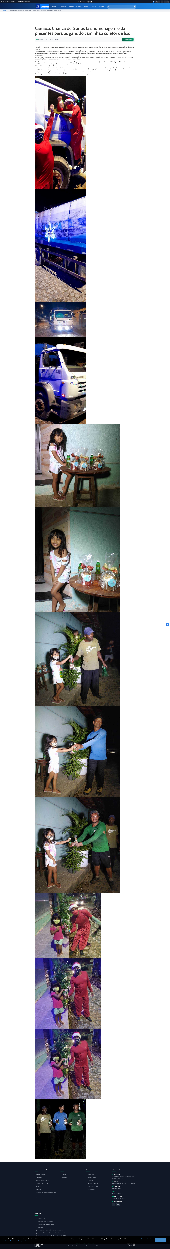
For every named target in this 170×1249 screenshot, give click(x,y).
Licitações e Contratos (75, 6)
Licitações (38, 1186)
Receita (64, 1174)
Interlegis (40, 1227)
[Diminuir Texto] (165, 2)
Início (5, 10)
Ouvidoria (90, 1180)
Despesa (64, 1177)
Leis (37, 1195)
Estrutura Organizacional (42, 1180)
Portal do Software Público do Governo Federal (50, 1230)
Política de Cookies (146, 1239)
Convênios (39, 1177)
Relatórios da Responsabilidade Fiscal (46, 1192)
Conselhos (101, 6)
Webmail (94, 6)
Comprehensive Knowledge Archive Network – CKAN (52, 1236)
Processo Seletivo (93, 1186)
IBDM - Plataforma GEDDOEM (85, 1244)
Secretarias (63, 6)
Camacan (54, 6)
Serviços (86, 6)
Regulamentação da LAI (42, 1183)
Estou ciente (161, 1240)
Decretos (38, 1198)
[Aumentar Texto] (162, 2)
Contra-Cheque (92, 1177)
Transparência (91, 1189)
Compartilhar (128, 39)
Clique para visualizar (119, 1198)
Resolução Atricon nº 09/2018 (46, 1221)
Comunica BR (41, 1218)
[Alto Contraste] (156, 2)
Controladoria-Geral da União (46, 1224)
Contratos (38, 1189)
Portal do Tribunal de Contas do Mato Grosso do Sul (52, 1233)
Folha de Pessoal (40, 1174)
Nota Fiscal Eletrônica (93, 1183)
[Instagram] (113, 1204)
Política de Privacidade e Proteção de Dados (16, 1241)
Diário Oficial (91, 1174)
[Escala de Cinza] (159, 2)
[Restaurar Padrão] (167, 2)
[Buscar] (135, 6)
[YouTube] (118, 1204)
